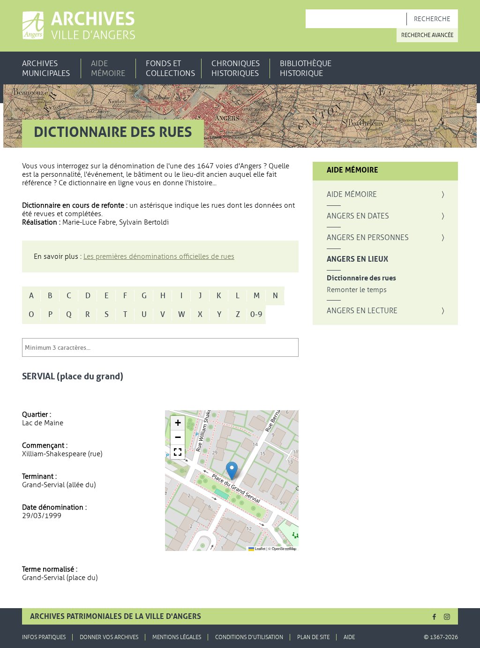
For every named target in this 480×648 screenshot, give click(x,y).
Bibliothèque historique (305, 68)
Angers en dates (358, 216)
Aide (349, 637)
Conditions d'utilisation (249, 637)
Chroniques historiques (235, 68)
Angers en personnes (368, 237)
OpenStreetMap (284, 548)
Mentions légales (176, 637)
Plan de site (313, 637)
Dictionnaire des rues (361, 278)
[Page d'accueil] (78, 25)
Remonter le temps (357, 290)
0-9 (256, 314)
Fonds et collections (170, 68)
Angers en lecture (362, 311)
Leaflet (259, 548)
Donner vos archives (109, 637)
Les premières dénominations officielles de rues (158, 256)
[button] (232, 471)
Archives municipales (46, 68)
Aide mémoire (108, 68)
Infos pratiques (44, 637)
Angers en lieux (357, 259)
